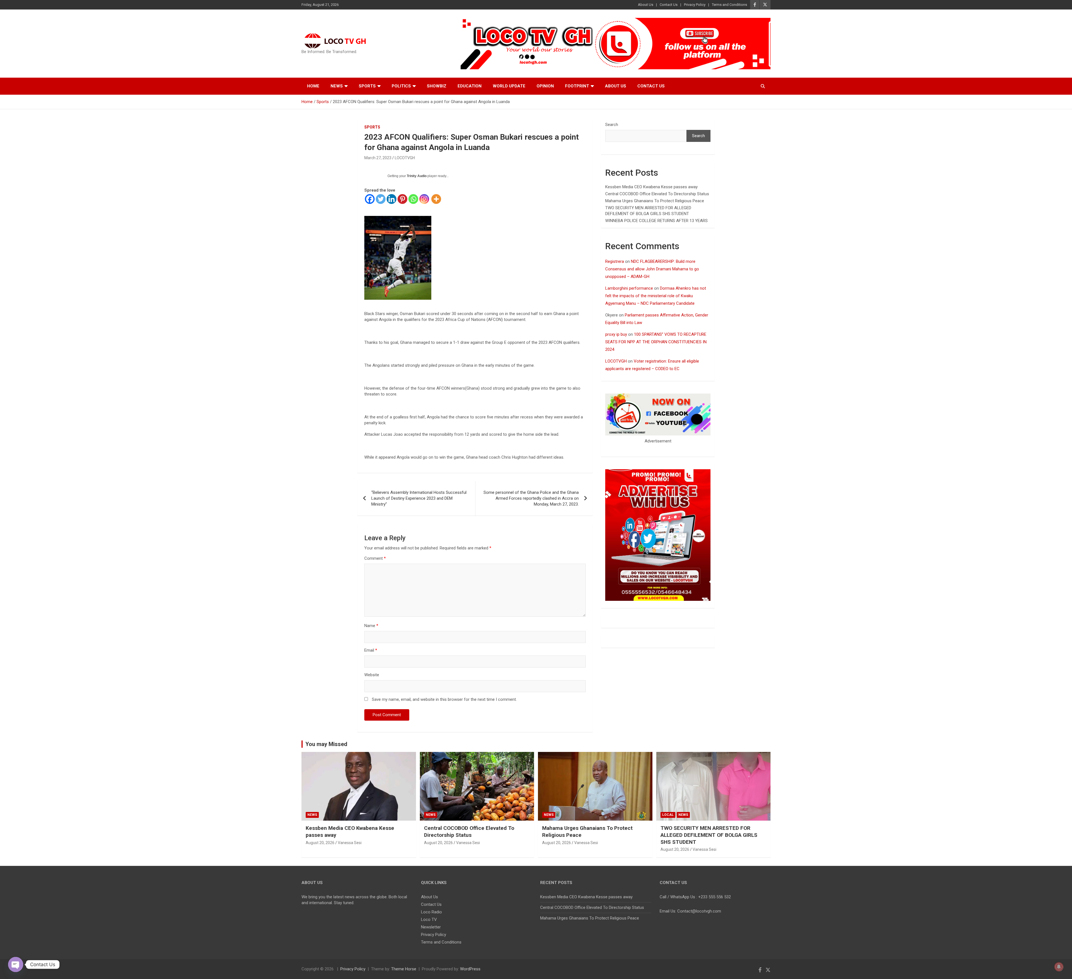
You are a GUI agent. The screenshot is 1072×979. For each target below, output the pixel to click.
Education (470, 86)
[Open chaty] (15, 964)
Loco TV (429, 919)
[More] (436, 199)
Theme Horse (403, 968)
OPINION (545, 86)
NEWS (312, 815)
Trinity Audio (417, 176)
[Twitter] (381, 199)
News (337, 86)
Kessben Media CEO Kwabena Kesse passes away (651, 186)
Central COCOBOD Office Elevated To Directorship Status (657, 193)
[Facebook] (370, 199)
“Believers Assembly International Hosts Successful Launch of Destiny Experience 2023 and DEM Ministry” (418, 498)
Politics (401, 86)
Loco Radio (431, 911)
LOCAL (668, 815)
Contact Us (669, 5)
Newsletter (431, 927)
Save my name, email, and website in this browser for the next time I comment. (444, 699)
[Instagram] (424, 199)
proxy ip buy (616, 334)
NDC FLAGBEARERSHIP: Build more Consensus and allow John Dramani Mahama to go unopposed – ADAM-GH (652, 269)
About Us (645, 5)
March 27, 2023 (377, 158)
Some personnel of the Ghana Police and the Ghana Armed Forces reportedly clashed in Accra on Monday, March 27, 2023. (531, 498)
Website (371, 674)
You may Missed (326, 744)
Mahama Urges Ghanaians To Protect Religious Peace (654, 200)
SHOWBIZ (436, 86)
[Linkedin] (391, 199)
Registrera (614, 261)
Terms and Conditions (729, 5)
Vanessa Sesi (350, 842)
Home (313, 86)
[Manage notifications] (1058, 966)
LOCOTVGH (405, 158)
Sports (367, 86)
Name (371, 625)
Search (611, 124)
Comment (375, 558)
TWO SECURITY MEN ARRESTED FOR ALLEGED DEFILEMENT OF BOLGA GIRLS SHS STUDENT (709, 835)
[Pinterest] (402, 199)
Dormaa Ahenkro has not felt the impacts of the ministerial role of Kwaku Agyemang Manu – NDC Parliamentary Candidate (655, 296)
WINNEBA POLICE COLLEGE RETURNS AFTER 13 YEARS (656, 220)
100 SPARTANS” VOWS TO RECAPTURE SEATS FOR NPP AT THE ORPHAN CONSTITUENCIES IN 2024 (656, 342)
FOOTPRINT (577, 86)
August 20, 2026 (320, 842)
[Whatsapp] (413, 199)
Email (370, 650)
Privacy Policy (694, 5)
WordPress (470, 968)
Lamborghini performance (629, 288)
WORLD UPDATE (509, 86)
